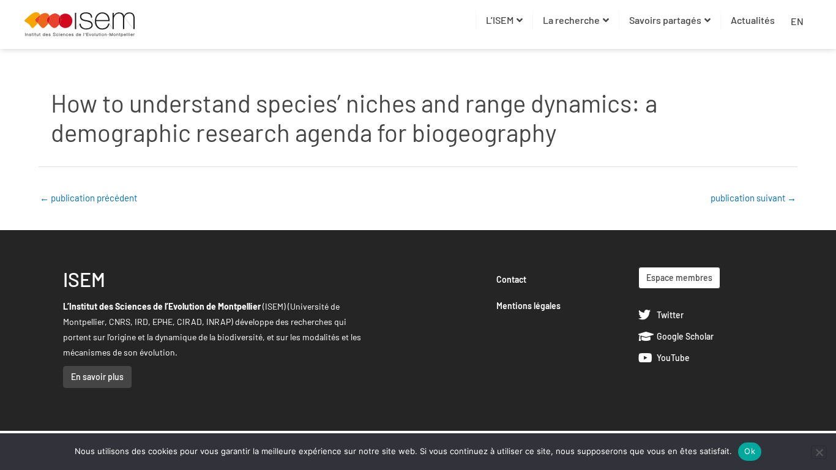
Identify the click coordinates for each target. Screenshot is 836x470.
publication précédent (88, 197)
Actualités (753, 20)
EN (797, 21)
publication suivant (753, 197)
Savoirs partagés (665, 20)
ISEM (84, 279)
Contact (511, 279)
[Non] (819, 452)
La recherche (571, 20)
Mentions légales (528, 305)
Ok (749, 451)
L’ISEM (499, 20)
